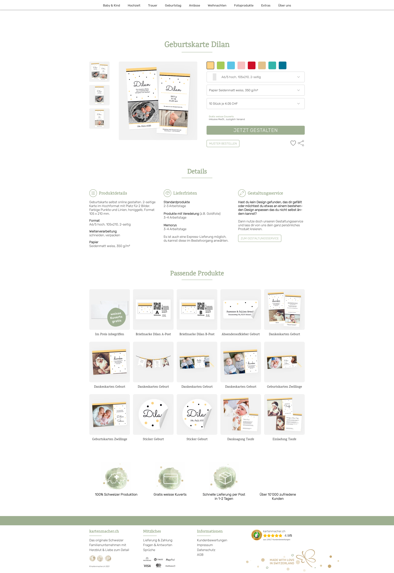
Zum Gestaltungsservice (260, 238)
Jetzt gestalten (255, 130)
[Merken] (293, 143)
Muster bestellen (223, 143)
